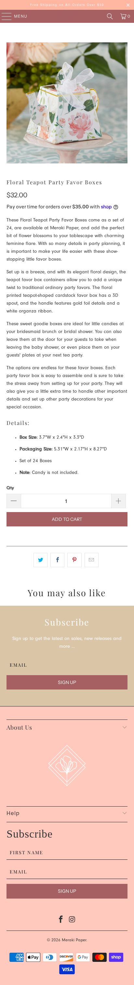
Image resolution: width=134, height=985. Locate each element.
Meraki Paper (74, 940)
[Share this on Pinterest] (74, 560)
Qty (10, 487)
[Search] (110, 16)
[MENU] (3, 16)
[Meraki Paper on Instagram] (72, 921)
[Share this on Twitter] (40, 560)
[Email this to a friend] (92, 560)
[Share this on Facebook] (57, 560)
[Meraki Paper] (67, 16)
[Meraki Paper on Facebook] (61, 921)
